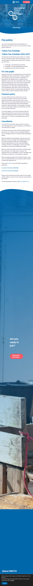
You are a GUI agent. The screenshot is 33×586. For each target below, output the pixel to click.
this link (9, 163)
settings (12, 580)
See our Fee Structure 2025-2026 (10, 168)
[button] (26, 2)
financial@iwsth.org (24, 181)
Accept (4, 583)
